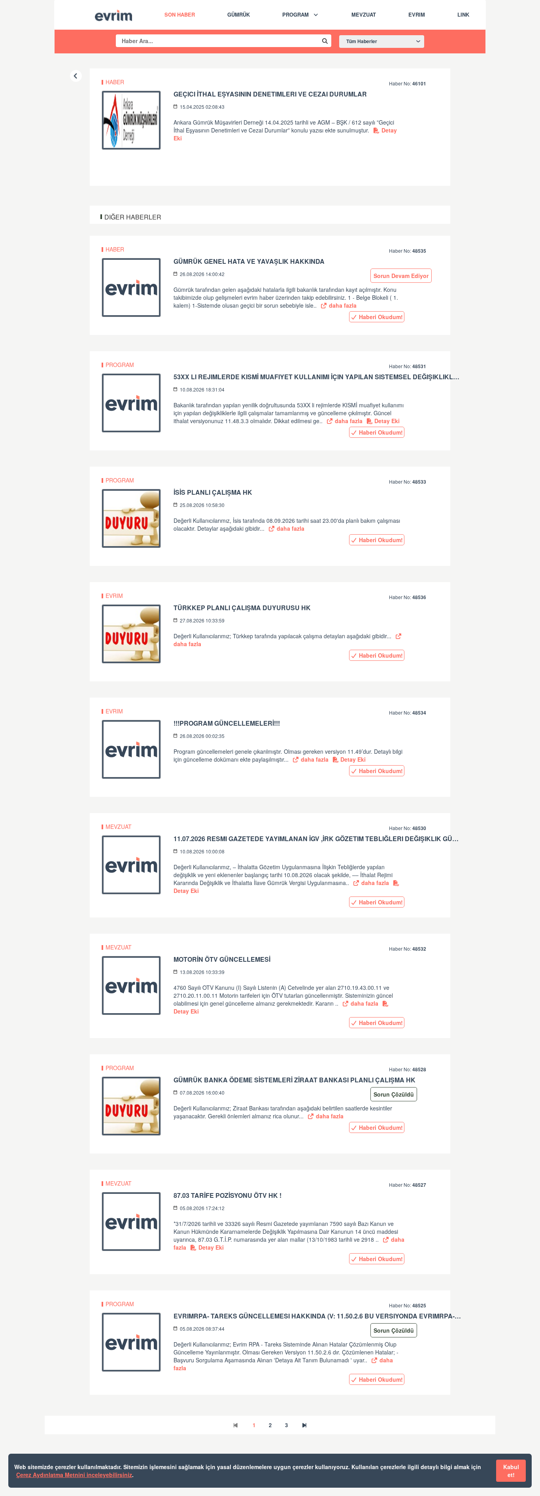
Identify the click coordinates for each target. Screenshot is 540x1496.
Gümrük (238, 14)
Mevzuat (363, 14)
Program (295, 14)
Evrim (416, 14)
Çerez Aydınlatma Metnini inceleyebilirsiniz (74, 1475)
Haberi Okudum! (380, 317)
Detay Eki (386, 421)
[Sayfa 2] (304, 1425)
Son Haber (179, 14)
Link (463, 14)
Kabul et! (511, 1471)
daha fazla (342, 305)
